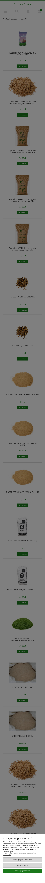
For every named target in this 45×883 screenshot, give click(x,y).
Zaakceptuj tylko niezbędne (22, 860)
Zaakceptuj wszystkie (22, 871)
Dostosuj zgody (22, 865)
